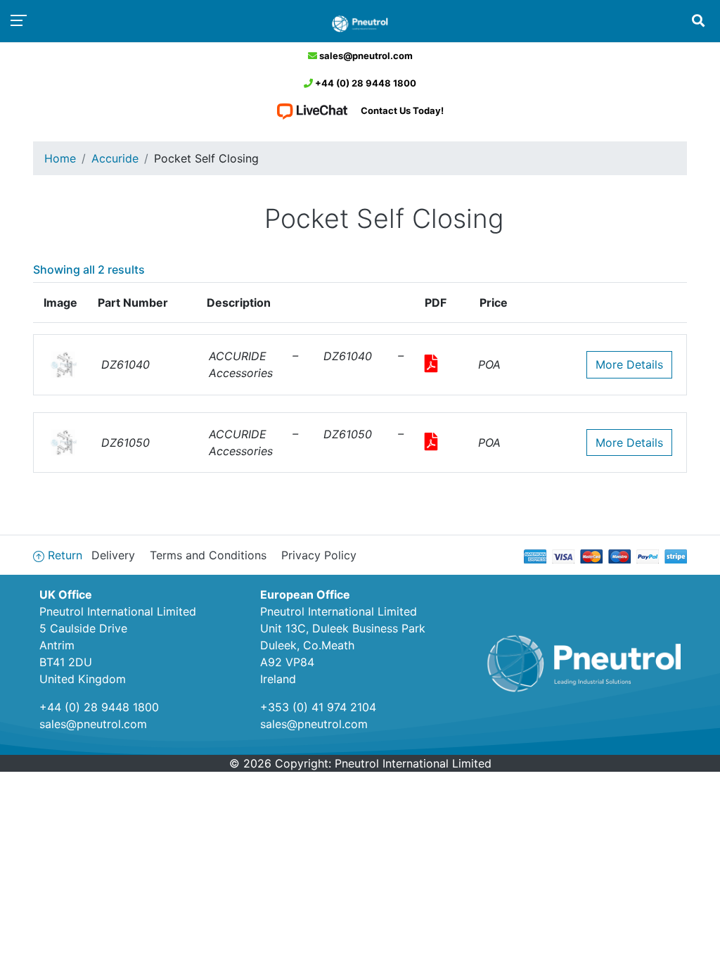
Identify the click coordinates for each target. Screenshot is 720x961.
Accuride (115, 158)
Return (65, 555)
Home (60, 158)
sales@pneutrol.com (365, 55)
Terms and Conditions (208, 555)
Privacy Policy (318, 555)
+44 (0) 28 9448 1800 (364, 83)
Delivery (113, 555)
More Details (629, 364)
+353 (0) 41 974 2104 (318, 707)
